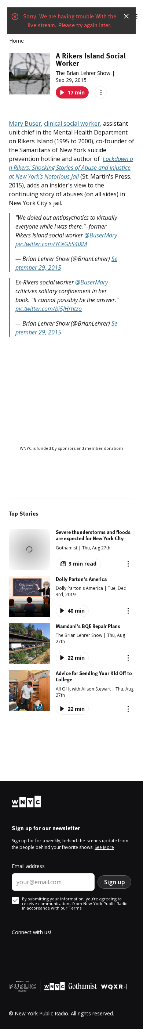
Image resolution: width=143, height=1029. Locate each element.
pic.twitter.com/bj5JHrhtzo (48, 309)
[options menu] (101, 92)
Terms (75, 908)
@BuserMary (100, 235)
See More (104, 847)
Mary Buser (25, 123)
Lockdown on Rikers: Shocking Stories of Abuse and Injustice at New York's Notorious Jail (71, 167)
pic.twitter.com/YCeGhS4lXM (51, 244)
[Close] (126, 16)
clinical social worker (72, 123)
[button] (71, 549)
